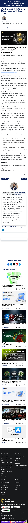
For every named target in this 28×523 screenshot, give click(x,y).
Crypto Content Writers (21, 465)
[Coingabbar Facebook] (11, 28)
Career (16, 487)
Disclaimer (3, 492)
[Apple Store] (15, 507)
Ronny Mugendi (6, 21)
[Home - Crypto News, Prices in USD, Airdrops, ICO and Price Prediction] (7, 500)
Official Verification (5, 482)
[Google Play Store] (6, 507)
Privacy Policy (4, 487)
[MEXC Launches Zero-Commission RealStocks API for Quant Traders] (14, 393)
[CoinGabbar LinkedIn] (3, 230)
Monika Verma (5, 289)
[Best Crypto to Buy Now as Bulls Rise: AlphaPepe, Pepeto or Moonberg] (14, 374)
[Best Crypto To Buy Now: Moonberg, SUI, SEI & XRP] (14, 316)
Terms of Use (4, 485)
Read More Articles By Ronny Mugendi (13, 227)
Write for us (18, 490)
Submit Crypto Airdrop (6, 456)
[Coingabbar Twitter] (7, 28)
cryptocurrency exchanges (9, 72)
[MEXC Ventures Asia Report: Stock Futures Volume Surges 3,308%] (14, 297)
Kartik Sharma (5, 308)
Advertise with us (19, 468)
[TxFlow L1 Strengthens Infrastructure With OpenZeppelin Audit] (14, 278)
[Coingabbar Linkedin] (9, 28)
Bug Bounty (18, 463)
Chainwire (4, 365)
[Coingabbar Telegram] (20, 264)
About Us (17, 485)
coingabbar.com (17, 194)
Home (9, 1)
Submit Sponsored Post (7, 476)
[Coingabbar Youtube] (17, 264)
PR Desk (4, 346)
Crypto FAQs (18, 458)
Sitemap (3, 494)
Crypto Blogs (16, 1)
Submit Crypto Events (6, 462)
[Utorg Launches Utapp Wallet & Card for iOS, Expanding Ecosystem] (14, 431)
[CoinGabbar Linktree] (6, 510)
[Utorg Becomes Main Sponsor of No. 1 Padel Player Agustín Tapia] (14, 335)
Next (23, 178)
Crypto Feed (18, 461)
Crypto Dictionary (19, 456)
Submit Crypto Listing (6, 465)
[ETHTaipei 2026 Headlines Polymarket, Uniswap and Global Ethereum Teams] (14, 412)
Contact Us (18, 482)
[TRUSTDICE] (14, 522)
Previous (5, 178)
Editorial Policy (4, 490)
